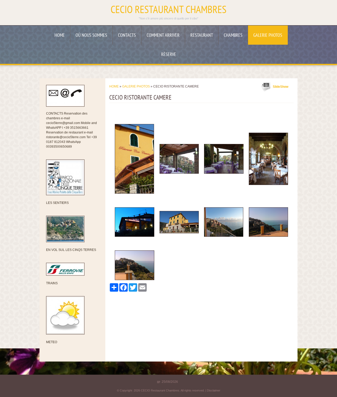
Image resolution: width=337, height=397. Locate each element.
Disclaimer (213, 390)
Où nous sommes (91, 35)
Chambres (233, 35)
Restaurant (201, 35)
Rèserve (168, 55)
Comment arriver (163, 35)
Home (59, 35)
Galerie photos (267, 35)
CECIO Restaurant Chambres (168, 10)
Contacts (127, 35)
